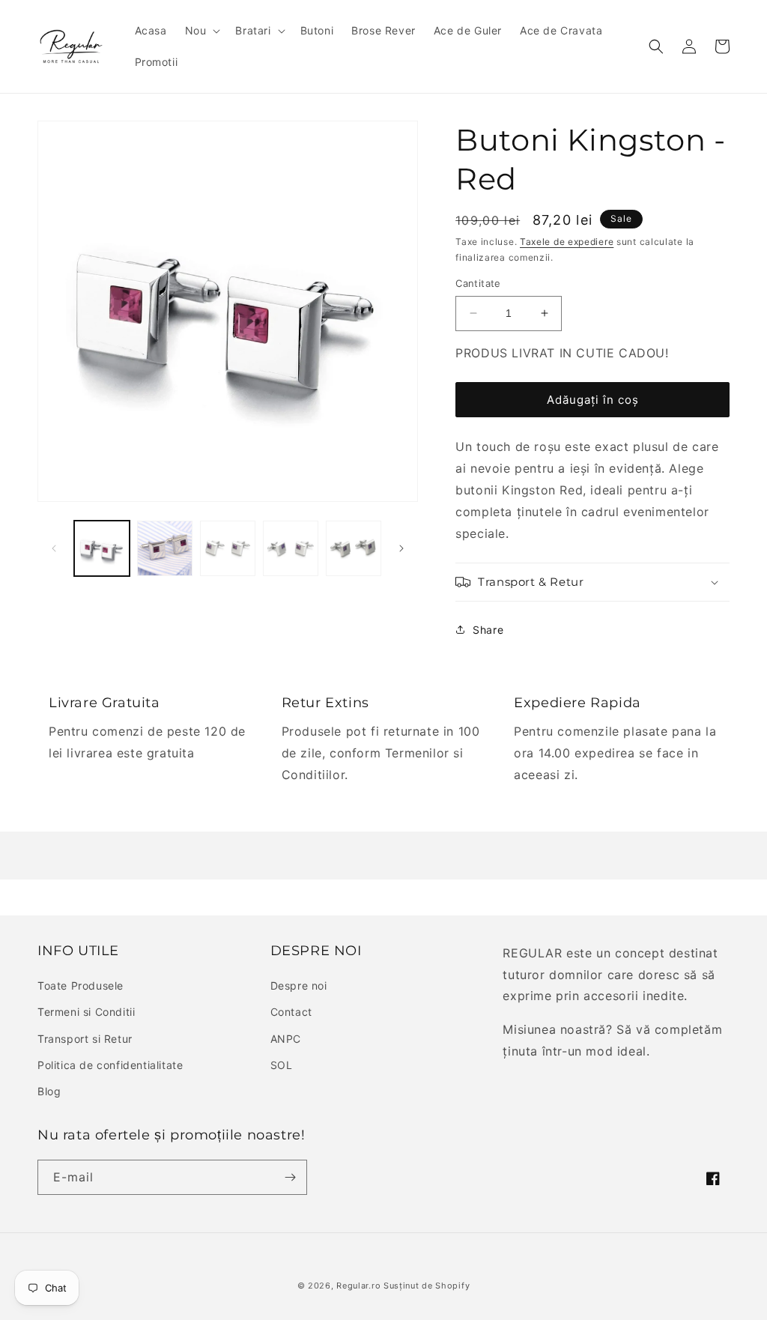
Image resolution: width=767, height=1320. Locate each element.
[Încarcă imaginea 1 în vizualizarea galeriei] (102, 548)
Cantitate (478, 283)
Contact (291, 1011)
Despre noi (298, 985)
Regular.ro (358, 1285)
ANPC (285, 1038)
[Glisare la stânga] (53, 548)
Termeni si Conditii (86, 1011)
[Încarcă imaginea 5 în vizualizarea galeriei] (353, 548)
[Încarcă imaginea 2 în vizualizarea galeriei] (164, 548)
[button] (201, 30)
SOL (281, 1065)
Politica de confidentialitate (110, 1065)
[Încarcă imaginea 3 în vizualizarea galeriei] (227, 548)
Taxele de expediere (566, 241)
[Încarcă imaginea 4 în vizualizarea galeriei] (290, 548)
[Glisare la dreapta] (401, 548)
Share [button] (488, 629)
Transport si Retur (85, 1038)
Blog (49, 1091)
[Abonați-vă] (289, 1177)
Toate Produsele (80, 985)
